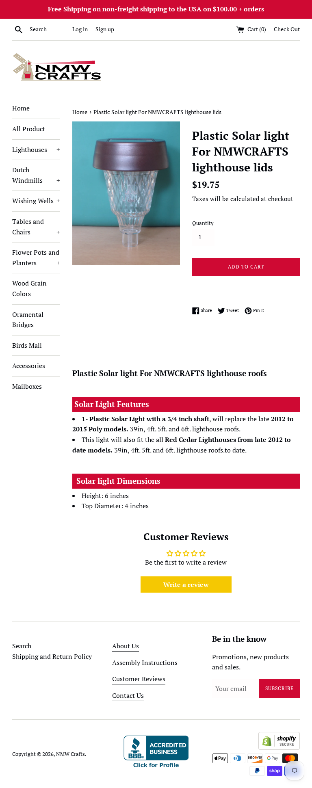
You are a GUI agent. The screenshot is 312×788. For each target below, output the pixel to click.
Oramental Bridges (27, 319)
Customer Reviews (138, 678)
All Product (28, 128)
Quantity (203, 223)
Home (21, 108)
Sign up (104, 29)
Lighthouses (36, 149)
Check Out (287, 29)
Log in (80, 29)
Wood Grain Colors (29, 288)
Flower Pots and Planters (36, 257)
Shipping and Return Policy (52, 656)
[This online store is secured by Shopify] (279, 747)
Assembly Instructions (145, 662)
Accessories (28, 365)
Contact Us (128, 695)
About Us (125, 645)
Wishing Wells (36, 200)
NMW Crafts (70, 754)
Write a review (186, 584)
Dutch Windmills (36, 175)
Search (21, 645)
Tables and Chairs (36, 226)
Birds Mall (27, 345)
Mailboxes (27, 386)
